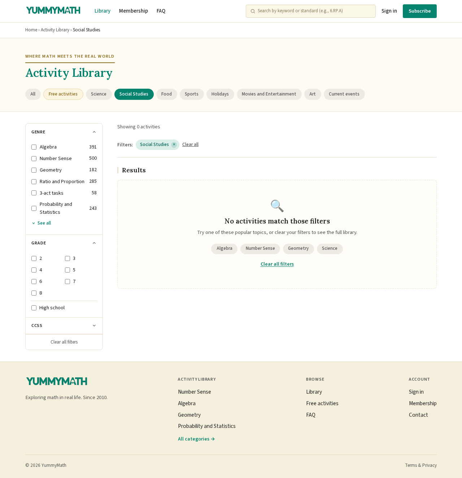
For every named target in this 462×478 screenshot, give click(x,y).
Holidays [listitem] (220, 94)
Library (102, 11)
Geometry (298, 248)
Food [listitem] (166, 94)
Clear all (190, 144)
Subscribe (420, 11)
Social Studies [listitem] (133, 94)
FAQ (161, 11)
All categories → (196, 438)
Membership (133, 11)
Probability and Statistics (207, 426)
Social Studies (157, 144)
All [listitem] (32, 94)
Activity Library (55, 30)
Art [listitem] (312, 94)
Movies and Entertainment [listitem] (269, 94)
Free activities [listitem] (63, 94)
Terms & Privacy (421, 465)
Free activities (322, 403)
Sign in (389, 11)
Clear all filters (64, 342)
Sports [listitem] (192, 94)
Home (31, 30)
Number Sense (260, 248)
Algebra (224, 248)
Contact (418, 415)
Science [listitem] (98, 94)
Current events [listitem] (344, 94)
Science (329, 248)
